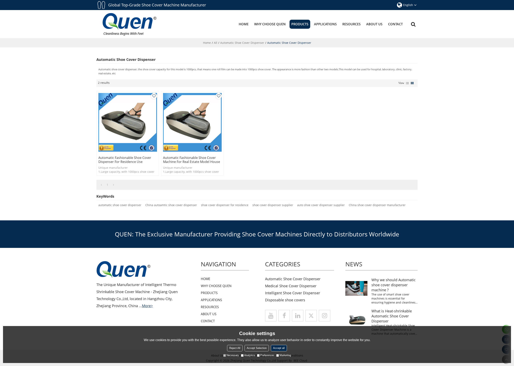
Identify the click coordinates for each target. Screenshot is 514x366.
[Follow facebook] (284, 315)
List (407, 83)
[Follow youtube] (270, 315)
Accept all (279, 348)
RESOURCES (351, 24)
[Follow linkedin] (297, 315)
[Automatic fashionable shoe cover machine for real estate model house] (192, 122)
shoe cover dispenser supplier (272, 205)
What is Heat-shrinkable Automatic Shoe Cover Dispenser (391, 316)
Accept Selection (257, 348)
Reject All (234, 348)
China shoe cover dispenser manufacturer (377, 205)
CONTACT (395, 24)
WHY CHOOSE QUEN (270, 24)
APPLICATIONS (325, 24)
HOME (244, 24)
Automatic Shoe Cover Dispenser (242, 43)
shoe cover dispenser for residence (224, 205)
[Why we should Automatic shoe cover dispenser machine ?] (356, 288)
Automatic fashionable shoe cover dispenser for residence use (124, 160)
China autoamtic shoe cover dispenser (171, 205)
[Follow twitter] (311, 315)
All (215, 43)
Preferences (267, 355)
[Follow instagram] (324, 315)
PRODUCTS (299, 24)
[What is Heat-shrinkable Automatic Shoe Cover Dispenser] (356, 320)
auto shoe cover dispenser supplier (321, 205)
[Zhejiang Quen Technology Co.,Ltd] (129, 21)
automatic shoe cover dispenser (119, 205)
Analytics (249, 355)
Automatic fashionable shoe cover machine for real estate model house (191, 160)
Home (207, 43)
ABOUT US (374, 24)
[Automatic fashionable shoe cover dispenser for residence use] (127, 122)
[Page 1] (101, 185)
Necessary (232, 355)
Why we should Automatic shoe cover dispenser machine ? (393, 284)
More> (147, 305)
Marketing (285, 355)
